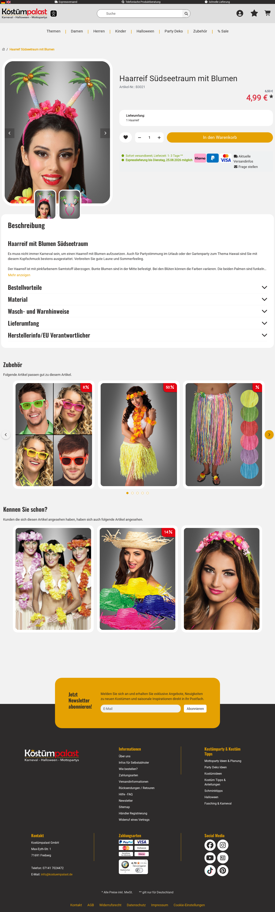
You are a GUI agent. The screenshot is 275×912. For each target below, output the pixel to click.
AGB (90, 905)
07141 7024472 (53, 868)
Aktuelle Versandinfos (243, 158)
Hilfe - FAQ (126, 794)
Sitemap (124, 807)
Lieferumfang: (135, 115)
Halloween (211, 797)
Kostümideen (213, 773)
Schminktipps (213, 791)
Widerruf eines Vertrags (134, 819)
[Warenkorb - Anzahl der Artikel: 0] (268, 13)
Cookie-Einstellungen (189, 905)
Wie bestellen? (128, 769)
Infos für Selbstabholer (134, 762)
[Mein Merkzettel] (254, 14)
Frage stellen (248, 167)
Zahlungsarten (128, 775)
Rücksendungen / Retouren (137, 788)
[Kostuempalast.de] (24, 13)
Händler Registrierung (133, 813)
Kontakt (76, 905)
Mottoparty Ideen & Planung (222, 761)
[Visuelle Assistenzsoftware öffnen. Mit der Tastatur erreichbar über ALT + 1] (51, 13)
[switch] (139, 870)
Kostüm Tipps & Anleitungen (215, 782)
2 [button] (132, 493)
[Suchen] (186, 14)
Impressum (159, 905)
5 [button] (147, 493)
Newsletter (126, 800)
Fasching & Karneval (218, 803)
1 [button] (127, 493)
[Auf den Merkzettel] (125, 137)
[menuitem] (3, 2)
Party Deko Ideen (215, 767)
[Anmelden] (240, 14)
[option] (57, 132)
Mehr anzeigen (19, 275)
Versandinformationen (133, 781)
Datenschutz (136, 905)
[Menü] (145, 862)
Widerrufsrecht (110, 905)
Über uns (124, 756)
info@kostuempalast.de (56, 874)
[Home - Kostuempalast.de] (51, 755)
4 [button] (142, 493)
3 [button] (137, 493)
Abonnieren (195, 709)
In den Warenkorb (220, 137)
